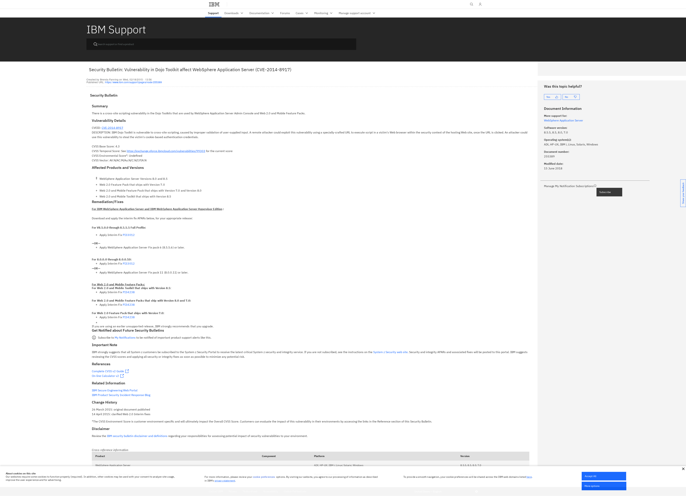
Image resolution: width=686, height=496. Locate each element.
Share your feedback (683, 193)
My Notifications (125, 337)
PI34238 (129, 292)
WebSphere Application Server (112, 465)
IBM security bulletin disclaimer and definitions (137, 436)
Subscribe (605, 192)
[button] (683, 469)
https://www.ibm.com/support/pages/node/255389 (133, 82)
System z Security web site (390, 352)
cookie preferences (264, 476)
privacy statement (225, 480)
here (529, 476)
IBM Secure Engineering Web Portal (114, 390)
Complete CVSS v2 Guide (108, 371)
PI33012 (129, 235)
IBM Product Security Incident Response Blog (121, 395)
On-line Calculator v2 (105, 376)
